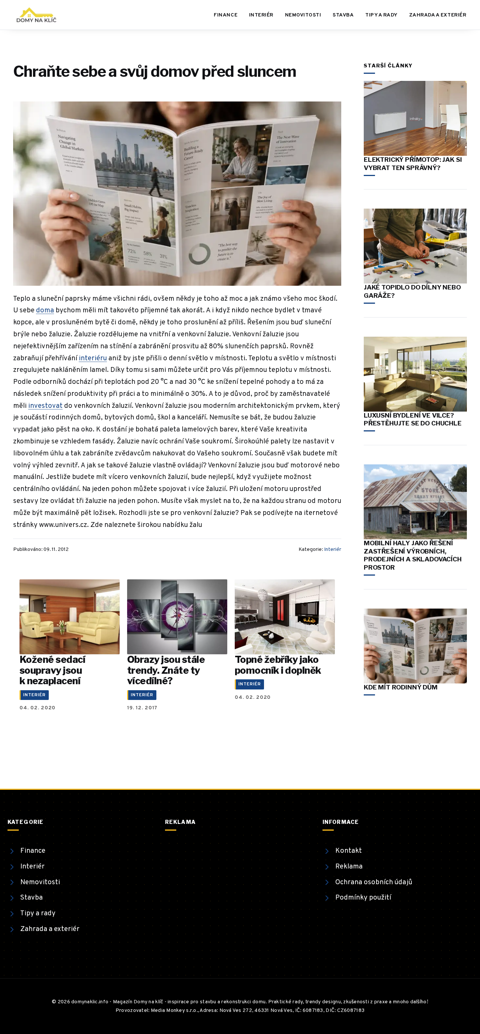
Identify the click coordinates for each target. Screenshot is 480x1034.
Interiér (261, 15)
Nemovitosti (303, 15)
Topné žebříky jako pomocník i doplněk (278, 665)
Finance (225, 15)
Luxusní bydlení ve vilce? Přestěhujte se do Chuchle (413, 419)
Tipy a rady (381, 15)
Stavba (343, 15)
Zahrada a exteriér (437, 15)
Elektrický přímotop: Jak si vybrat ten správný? (413, 164)
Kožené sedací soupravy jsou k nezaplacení (52, 670)
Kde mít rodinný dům (401, 687)
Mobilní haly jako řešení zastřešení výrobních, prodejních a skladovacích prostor (413, 555)
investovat (45, 405)
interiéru (93, 358)
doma (45, 310)
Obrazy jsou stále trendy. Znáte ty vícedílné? (166, 670)
